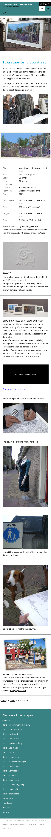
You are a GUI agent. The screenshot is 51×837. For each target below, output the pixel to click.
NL (48, 8)
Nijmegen (6, 812)
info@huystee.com (22, 353)
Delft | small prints (10, 793)
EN (42, 8)
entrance (6, 720)
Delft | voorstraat (10, 775)
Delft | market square (12, 766)
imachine (32, 824)
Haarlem (6, 807)
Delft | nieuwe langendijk (13, 784)
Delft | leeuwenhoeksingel (14, 761)
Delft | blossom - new (12, 729)
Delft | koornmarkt (10, 780)
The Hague (7, 803)
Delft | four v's (9, 752)
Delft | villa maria (10, 748)
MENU (6, 13)
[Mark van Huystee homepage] (18, 8)
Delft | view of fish (10, 738)
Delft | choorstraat (10, 757)
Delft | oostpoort (10, 734)
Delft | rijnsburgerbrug (12, 743)
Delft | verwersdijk (10, 770)
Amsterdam (7, 798)
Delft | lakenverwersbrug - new (16, 725)
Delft (12, 700)
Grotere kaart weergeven (14, 389)
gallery (3, 700)
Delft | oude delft (10, 789)
